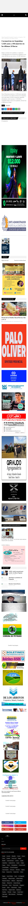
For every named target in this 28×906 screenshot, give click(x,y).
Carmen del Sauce (10, 860)
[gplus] (20, 829)
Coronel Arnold (22, 865)
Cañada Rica (4, 862)
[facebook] (8, 822)
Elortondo (18, 869)
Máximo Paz (9, 883)
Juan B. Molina (10, 876)
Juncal (15, 876)
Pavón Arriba (15, 885)
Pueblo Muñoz (14, 887)
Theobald (9, 892)
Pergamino (22, 885)
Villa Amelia (4, 894)
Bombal (3, 860)
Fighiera (22, 869)
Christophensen (14, 865)
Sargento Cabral (12, 889)
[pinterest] (20, 826)
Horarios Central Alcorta (14, 583)
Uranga (14, 892)
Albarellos (14, 856)
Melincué (13, 880)
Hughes (3, 876)
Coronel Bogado (5, 867)
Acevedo (8, 856)
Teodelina (4, 892)
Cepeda (17, 862)
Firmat (3, 872)
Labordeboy (4, 878)
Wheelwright (4, 896)
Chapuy (3, 865)
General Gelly (16, 872)
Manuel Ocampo (12, 878)
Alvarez (23, 856)
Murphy (3, 883)
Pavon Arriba (4, 885)
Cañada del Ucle (12, 862)
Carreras (17, 860)
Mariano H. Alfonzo (6, 880)
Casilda (21, 860)
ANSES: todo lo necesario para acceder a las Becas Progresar (16, 572)
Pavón (10, 885)
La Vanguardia (21, 876)
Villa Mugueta (19, 894)
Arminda (8, 858)
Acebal (3, 856)
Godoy (21, 872)
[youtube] (8, 829)
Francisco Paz (9, 872)
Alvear (3, 858)
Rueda (20, 887)
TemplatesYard (13, 902)
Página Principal (5, 37)
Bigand (19, 858)
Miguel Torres (19, 880)
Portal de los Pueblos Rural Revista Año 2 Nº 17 (14, 318)
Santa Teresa (4, 889)
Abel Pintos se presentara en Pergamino (15, 578)
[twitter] (20, 822)
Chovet (8, 865)
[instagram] (8, 826)
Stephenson (18, 889)
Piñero (8, 887)
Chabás (22, 862)
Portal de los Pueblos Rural (20, 260)
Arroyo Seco (14, 858)
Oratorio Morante (17, 883)
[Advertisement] (14, 25)
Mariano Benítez (19, 878)
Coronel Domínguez (14, 867)
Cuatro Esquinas (5, 869)
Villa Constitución (12, 894)
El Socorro (12, 869)
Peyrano (3, 887)
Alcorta (18, 856)
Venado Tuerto (20, 892)
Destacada (10, 37)
